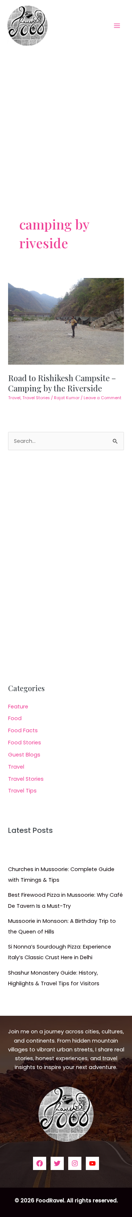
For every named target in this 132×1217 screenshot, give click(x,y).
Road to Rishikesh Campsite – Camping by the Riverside (62, 382)
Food (15, 718)
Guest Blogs (24, 754)
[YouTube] (92, 1163)
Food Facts (23, 730)
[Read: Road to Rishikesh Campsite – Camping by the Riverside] (66, 321)
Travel (14, 398)
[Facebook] (39, 1163)
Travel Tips (22, 790)
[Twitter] (57, 1163)
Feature (18, 706)
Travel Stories (36, 398)
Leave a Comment (102, 398)
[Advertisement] (66, 121)
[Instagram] (74, 1163)
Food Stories (24, 742)
